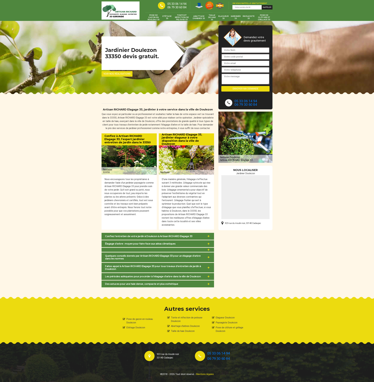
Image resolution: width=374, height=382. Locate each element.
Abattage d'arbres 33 (199, 17)
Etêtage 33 (167, 17)
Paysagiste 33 (248, 17)
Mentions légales (205, 374)
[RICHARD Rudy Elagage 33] (121, 10)
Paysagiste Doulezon (226, 322)
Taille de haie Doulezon (183, 331)
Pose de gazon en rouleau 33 (153, 17)
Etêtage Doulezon (135, 327)
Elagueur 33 (223, 17)
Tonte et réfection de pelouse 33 (182, 17)
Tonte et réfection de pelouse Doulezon (186, 319)
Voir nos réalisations (117, 73)
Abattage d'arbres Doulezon (185, 326)
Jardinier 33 (236, 17)
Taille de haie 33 (212, 17)
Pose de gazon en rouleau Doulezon (139, 321)
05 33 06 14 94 (176, 4)
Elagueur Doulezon (225, 317)
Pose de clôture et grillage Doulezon (229, 329)
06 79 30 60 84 (176, 7)
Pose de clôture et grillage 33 (264, 17)
